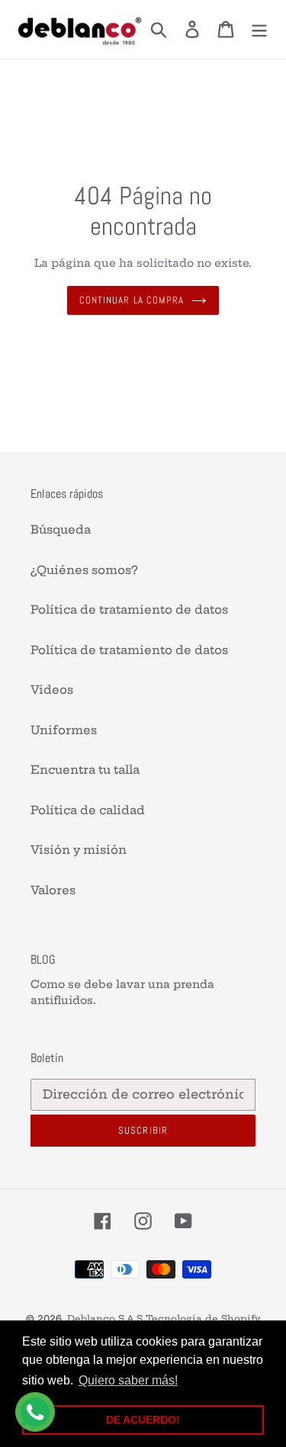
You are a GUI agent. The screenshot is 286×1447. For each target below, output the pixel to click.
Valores (53, 890)
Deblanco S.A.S (105, 1318)
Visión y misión (79, 849)
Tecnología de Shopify (203, 1318)
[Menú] (259, 30)
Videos (52, 689)
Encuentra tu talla (85, 769)
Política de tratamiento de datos (129, 609)
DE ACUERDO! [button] (143, 1419)
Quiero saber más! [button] (128, 1380)
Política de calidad (88, 810)
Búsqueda (61, 529)
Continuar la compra (131, 300)
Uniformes (64, 730)
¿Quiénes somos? (84, 570)
